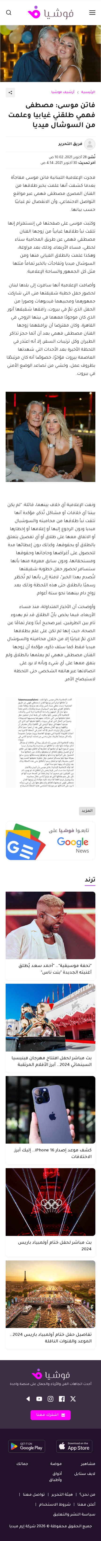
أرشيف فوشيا (62, 92)
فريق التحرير (70, 144)
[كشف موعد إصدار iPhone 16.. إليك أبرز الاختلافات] (50, 1110)
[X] (73, 1399)
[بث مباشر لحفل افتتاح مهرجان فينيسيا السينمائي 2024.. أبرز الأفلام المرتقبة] (50, 1017)
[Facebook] (62, 1399)
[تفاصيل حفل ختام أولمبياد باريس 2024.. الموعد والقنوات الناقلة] (50, 1294)
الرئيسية (88, 92)
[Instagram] (50, 1399)
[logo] (50, 12)
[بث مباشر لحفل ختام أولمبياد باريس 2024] (50, 1202)
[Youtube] (39, 1399)
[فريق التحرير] (89, 144)
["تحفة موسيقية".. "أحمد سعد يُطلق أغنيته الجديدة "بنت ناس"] (50, 925)
